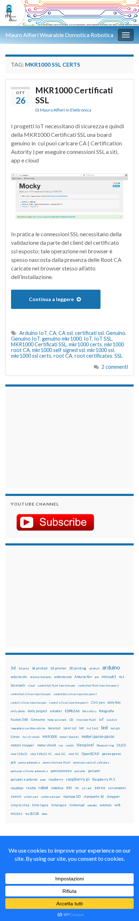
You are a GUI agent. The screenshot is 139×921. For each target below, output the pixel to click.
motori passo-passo (98, 736)
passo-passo (111, 753)
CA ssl (65, 333)
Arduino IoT (33, 333)
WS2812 (16, 814)
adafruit (94, 668)
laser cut (69, 728)
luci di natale (31, 737)
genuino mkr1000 (62, 339)
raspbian (17, 788)
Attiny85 (109, 676)
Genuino (115, 333)
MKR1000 (49, 737)
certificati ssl (89, 333)
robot (43, 787)
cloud (31, 685)
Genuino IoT (25, 339)
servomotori (117, 788)
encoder (56, 711)
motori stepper (22, 745)
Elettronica (80, 110)
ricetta (31, 788)
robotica (57, 788)
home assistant (57, 719)
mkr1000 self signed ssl (58, 350)
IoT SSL (103, 339)
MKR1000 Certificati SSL (74, 95)
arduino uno (63, 677)
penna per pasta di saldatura (91, 762)
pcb (13, 762)
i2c (71, 719)
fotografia (106, 711)
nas (61, 745)
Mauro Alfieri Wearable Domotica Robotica (59, 34)
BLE (121, 677)
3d (13, 668)
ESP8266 (72, 711)
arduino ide (19, 677)
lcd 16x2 (92, 728)
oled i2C (60, 754)
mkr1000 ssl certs (31, 356)
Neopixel (85, 745)
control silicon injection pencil (68, 702)
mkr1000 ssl (100, 350)
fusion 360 (19, 719)
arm (96, 677)
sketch (16, 796)
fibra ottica (89, 711)
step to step (20, 805)
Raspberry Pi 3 (103, 779)
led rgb (115, 728)
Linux (15, 736)
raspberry (55, 779)
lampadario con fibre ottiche (28, 728)
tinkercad (77, 805)
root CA (62, 356)
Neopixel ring (105, 745)
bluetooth (18, 685)
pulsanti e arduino (24, 779)
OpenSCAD (90, 753)
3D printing (77, 668)
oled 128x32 (19, 754)
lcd (81, 728)
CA (52, 333)
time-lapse (40, 805)
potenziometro (61, 771)
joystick (112, 719)
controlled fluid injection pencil (98, 685)
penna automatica (29, 762)
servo (99, 787)
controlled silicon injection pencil (75, 694)
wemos (106, 805)
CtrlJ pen (98, 702)
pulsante (79, 771)
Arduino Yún (83, 677)
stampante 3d (93, 796)
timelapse (59, 805)
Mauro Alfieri (52, 110)
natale (70, 745)
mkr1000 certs (85, 344)
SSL (118, 356)
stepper (113, 796)
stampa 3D (72, 796)
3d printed (39, 668)
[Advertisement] (55, 436)
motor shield (46, 745)
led (104, 727)
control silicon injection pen (28, 702)
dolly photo (18, 711)
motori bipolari (69, 737)
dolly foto (114, 702)
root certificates (93, 356)
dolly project (37, 711)
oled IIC (73, 754)
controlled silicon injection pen (31, 694)
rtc (77, 788)
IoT (88, 339)
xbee (44, 814)
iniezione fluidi (86, 719)
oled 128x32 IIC (41, 754)
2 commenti (115, 367)
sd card (87, 788)
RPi (69, 788)
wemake (92, 805)
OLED (121, 745)
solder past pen (50, 796)
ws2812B (32, 814)
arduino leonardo (40, 677)
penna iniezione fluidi (57, 762)
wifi (117, 805)
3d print (24, 668)
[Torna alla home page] (69, 13)
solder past (31, 796)
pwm (43, 779)
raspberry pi (77, 779)
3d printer (58, 668)
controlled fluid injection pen (56, 685)
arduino (111, 667)
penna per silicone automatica (29, 771)
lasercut (54, 728)
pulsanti (94, 771)
